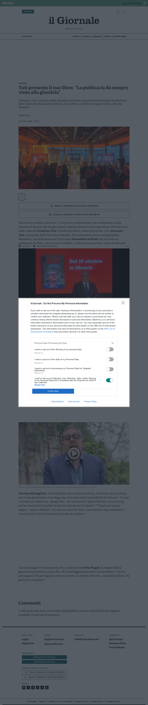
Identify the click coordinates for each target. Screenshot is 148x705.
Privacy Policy (90, 401)
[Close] (124, 303)
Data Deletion (57, 401)
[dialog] (74, 352)
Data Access (74, 401)
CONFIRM (53, 391)
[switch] (110, 349)
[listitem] (74, 342)
